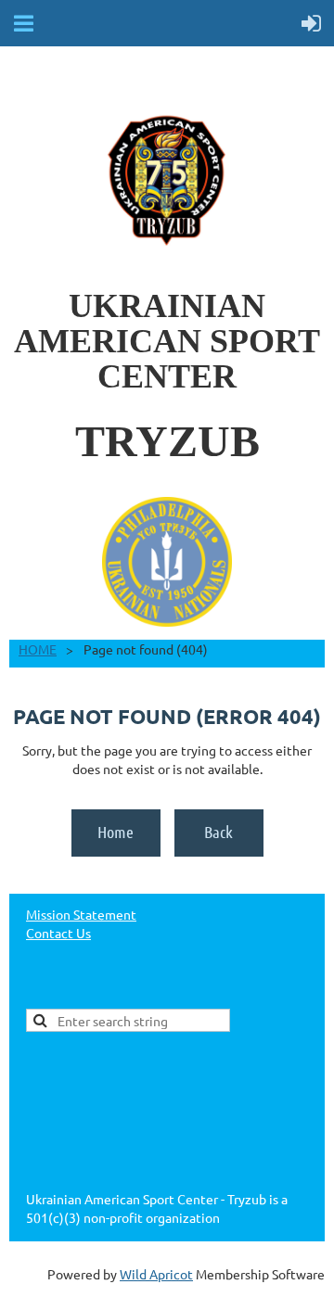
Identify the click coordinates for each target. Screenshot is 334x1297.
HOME (38, 649)
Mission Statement (81, 914)
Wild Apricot (156, 1273)
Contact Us (58, 932)
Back (218, 831)
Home (115, 831)
